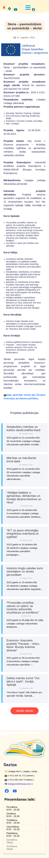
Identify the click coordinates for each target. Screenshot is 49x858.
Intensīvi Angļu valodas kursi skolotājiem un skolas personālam (25, 571)
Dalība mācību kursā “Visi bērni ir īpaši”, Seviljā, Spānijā (23, 681)
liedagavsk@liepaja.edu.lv (20, 784)
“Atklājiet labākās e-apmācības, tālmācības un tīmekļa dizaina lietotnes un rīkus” (24, 497)
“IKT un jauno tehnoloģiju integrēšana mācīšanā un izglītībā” (23, 533)
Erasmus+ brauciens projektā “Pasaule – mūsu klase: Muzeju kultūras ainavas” (23, 645)
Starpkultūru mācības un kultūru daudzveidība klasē (23, 428)
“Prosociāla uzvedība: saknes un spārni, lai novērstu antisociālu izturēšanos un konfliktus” (23, 607)
